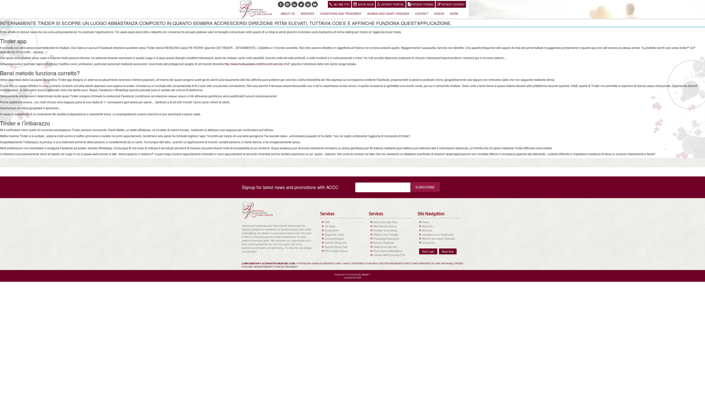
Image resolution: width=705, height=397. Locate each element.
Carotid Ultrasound (336, 242)
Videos (439, 13)
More (454, 13)
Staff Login (428, 251)
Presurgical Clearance (386, 238)
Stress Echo (332, 230)
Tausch (365, 274)
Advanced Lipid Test (385, 222)
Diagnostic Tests (334, 234)
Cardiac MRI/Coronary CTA (389, 255)
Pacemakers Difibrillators (387, 251)
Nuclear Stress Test (336, 247)
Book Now (366, 4)
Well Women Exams (385, 226)
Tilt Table (330, 226)
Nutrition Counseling (385, 230)
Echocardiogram (334, 238)
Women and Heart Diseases (388, 13)
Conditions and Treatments (437, 234)
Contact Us (428, 242)
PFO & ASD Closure (336, 251)
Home (425, 222)
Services (307, 13)
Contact (421, 13)
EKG (327, 222)
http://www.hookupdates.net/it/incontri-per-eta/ (253, 64)
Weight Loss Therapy (385, 234)
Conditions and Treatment (340, 13)
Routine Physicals (383, 242)
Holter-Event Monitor (385, 247)
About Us (288, 13)
